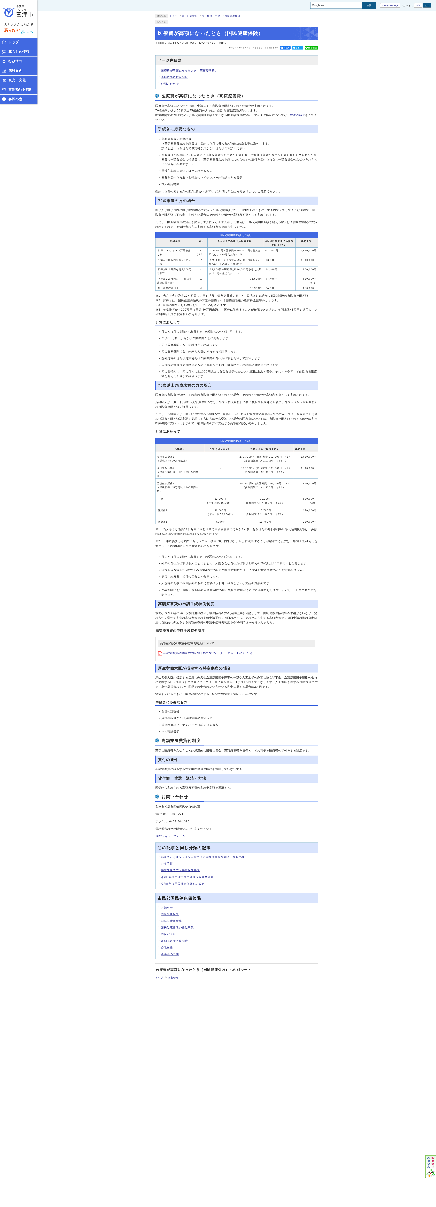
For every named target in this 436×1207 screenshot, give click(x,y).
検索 (369, 5)
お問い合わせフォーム (170, 836)
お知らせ (167, 907)
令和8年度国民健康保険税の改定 (183, 883)
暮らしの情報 (190, 16)
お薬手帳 (167, 863)
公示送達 (167, 947)
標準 (418, 5)
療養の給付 (297, 115)
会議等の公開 (170, 954)
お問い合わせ (170, 83)
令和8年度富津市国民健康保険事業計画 (187, 877)
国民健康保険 (232, 16)
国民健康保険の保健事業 (177, 927)
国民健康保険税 (171, 920)
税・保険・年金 (211, 16)
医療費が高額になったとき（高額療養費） (189, 70)
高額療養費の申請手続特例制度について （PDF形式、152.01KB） (208, 653)
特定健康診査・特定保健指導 (180, 870)
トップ (174, 16)
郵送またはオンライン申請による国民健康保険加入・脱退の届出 (204, 857)
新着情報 (173, 977)
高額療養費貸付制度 (174, 77)
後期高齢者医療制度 (174, 940)
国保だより (168, 934)
